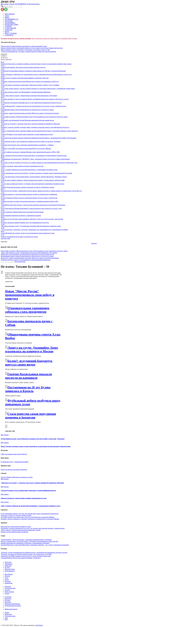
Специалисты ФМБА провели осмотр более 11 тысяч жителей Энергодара (26, 556)
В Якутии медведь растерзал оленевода (14, 469)
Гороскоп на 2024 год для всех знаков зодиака (16, 515)
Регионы (8, 581)
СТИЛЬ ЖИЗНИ (10, 28)
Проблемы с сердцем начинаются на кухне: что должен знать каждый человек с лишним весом (32, 528)
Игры (69, 38)
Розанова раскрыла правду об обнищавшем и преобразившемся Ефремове (25, 260)
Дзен (6, 618)
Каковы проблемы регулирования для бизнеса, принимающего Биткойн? (25, 543)
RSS (6, 619)
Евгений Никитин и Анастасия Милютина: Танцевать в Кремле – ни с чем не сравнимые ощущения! (35, 545)
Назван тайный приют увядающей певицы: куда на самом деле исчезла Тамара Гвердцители (32, 48)
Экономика (8, 564)
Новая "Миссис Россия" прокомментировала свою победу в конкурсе (29, 294)
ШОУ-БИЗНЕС (10, 14)
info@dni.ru (39, 625)
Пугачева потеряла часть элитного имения (16, 38)
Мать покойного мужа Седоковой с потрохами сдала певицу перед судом (25, 50)
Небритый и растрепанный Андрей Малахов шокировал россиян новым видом (27, 254)
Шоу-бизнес (5, 4)
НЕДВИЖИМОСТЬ (21, 4)
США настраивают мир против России (14, 454)
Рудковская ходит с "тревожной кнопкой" (15, 462)
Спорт (7, 579)
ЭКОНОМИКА (10, 23)
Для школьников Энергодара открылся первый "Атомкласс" (21, 558)
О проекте (8, 597)
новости (94, 243)
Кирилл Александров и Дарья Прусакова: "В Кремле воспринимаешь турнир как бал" (29, 541)
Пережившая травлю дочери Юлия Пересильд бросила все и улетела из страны (27, 256)
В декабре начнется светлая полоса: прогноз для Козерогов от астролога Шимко (27, 517)
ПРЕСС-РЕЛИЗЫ (11, 33)
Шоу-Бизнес (9, 574)
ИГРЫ (7, 31)
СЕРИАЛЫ (8, 30)
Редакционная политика (13, 605)
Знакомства (8, 583)
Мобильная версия (11, 609)
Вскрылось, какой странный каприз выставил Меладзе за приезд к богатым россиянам (30, 258)
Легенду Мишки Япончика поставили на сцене (17, 477)
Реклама (7, 600)
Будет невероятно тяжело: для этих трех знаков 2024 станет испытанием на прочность (29, 513)
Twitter (7, 612)
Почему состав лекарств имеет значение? (14, 532)
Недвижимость (10, 571)
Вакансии (8, 598)
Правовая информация (12, 604)
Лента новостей (6, 59)
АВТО (7, 16)
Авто (6, 578)
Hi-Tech (7, 567)
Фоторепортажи (34, 4)
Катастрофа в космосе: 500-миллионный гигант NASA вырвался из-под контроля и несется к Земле (34, 251)
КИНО (7, 17)
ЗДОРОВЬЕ (9, 21)
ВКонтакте (8, 614)
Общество (8, 565)
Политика (8, 562)
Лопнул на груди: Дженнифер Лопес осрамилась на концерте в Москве (31, 349)
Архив (7, 593)
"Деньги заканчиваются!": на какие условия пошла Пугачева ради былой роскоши (28, 51)
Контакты (8, 602)
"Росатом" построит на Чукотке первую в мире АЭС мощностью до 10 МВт (26, 554)
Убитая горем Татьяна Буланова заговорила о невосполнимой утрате (24, 46)
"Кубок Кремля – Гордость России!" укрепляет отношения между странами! (26, 539)
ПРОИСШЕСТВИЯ (11, 24)
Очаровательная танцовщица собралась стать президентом (27, 309)
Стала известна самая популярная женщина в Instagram (30, 415)
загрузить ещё (5, 238)
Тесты (33, 38)
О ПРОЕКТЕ (9, 35)
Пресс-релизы (9, 592)
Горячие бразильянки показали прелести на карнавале (28, 375)
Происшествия (10, 569)
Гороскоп (8, 586)
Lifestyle (12, 4)
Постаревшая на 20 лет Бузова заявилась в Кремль (27, 389)
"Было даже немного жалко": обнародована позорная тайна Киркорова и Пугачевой (29, 253)
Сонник (74, 38)
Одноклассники (10, 616)
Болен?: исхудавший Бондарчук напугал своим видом (28, 362)
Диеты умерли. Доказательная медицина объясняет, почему (21, 530)
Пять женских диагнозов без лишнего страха (16, 526)
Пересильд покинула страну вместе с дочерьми (51, 38)
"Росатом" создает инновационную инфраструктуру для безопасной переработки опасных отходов (34, 552)
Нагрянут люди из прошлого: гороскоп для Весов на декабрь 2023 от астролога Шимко (30, 519)
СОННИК (8, 26)
